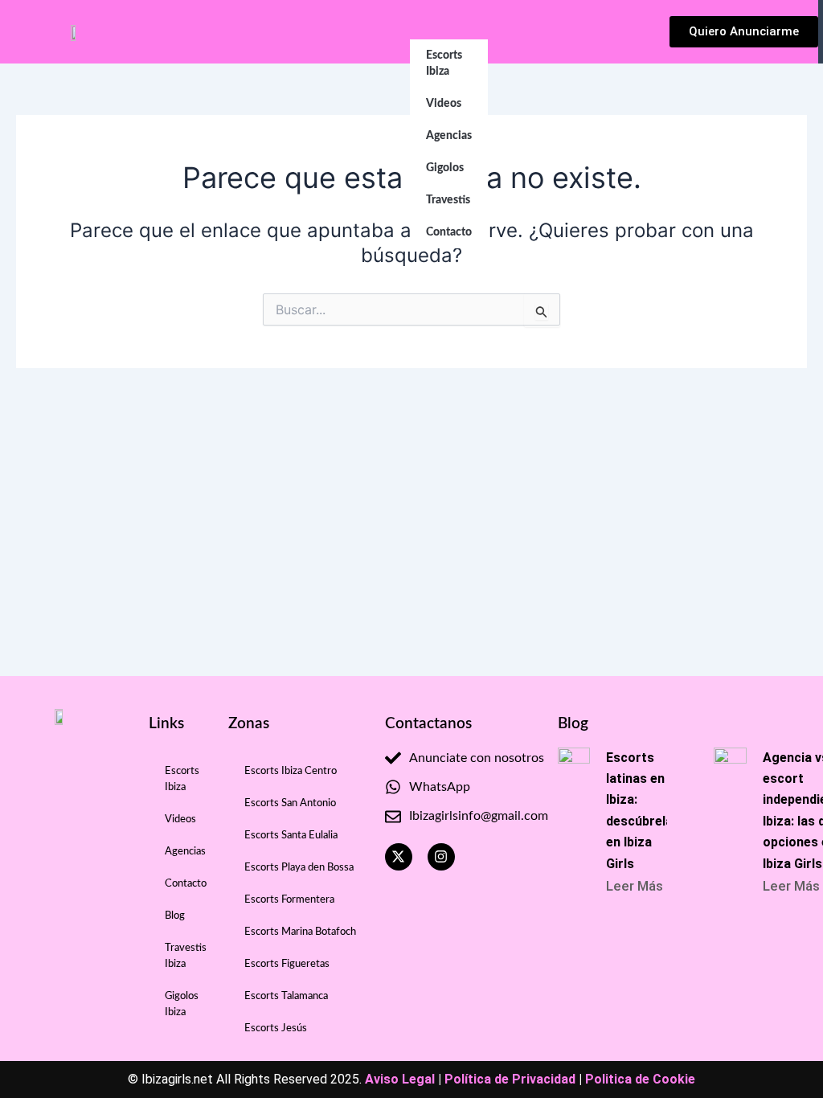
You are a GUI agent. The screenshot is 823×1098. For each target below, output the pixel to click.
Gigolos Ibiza (182, 1004)
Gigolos (445, 168)
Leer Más (634, 886)
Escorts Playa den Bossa (299, 867)
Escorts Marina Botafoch (300, 932)
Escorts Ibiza (444, 63)
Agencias (449, 135)
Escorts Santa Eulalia (291, 835)
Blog (175, 916)
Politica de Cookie (640, 1079)
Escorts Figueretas (287, 964)
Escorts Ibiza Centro (290, 771)
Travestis (448, 200)
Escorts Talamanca (286, 996)
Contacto (449, 232)
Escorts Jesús (275, 1028)
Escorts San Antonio (290, 803)
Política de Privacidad (509, 1079)
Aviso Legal (400, 1079)
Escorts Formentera (289, 900)
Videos (443, 103)
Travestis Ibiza (186, 956)
